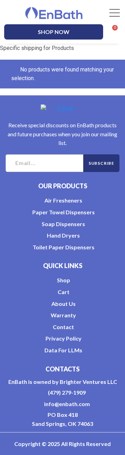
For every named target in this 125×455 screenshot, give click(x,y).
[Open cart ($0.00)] (112, 31)
